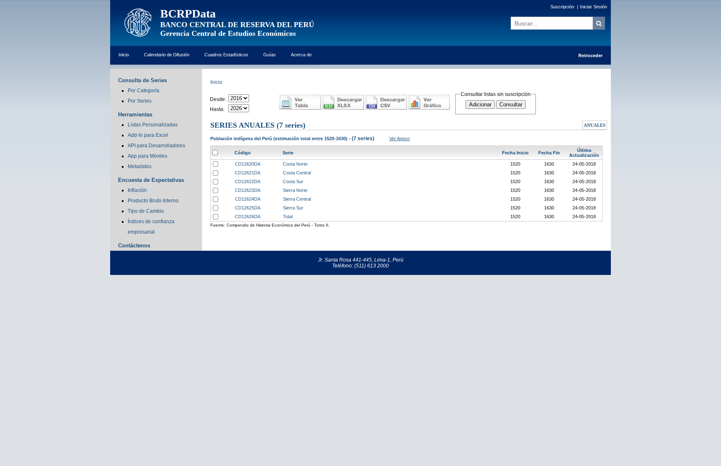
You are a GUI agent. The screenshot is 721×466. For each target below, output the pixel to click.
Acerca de (301, 54)
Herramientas (135, 114)
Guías (269, 54)
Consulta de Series (142, 80)
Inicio (123, 54)
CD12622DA (247, 181)
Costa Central (297, 172)
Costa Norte (295, 163)
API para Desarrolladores (156, 146)
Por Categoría (143, 90)
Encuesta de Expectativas (151, 180)
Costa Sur (293, 181)
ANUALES (594, 125)
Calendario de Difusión (166, 54)
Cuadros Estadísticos (226, 54)
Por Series (139, 101)
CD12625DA (247, 207)
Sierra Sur (293, 207)
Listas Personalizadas (153, 125)
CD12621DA (247, 172)
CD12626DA (247, 216)
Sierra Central (297, 199)
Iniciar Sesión (593, 6)
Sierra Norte (295, 190)
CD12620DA (247, 163)
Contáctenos (134, 245)
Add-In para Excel (148, 135)
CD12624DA (247, 199)
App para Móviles (147, 156)
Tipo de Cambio (146, 211)
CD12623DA (247, 190)
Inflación (137, 190)
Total (287, 216)
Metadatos (139, 166)
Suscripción (562, 6)
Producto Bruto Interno (153, 201)
